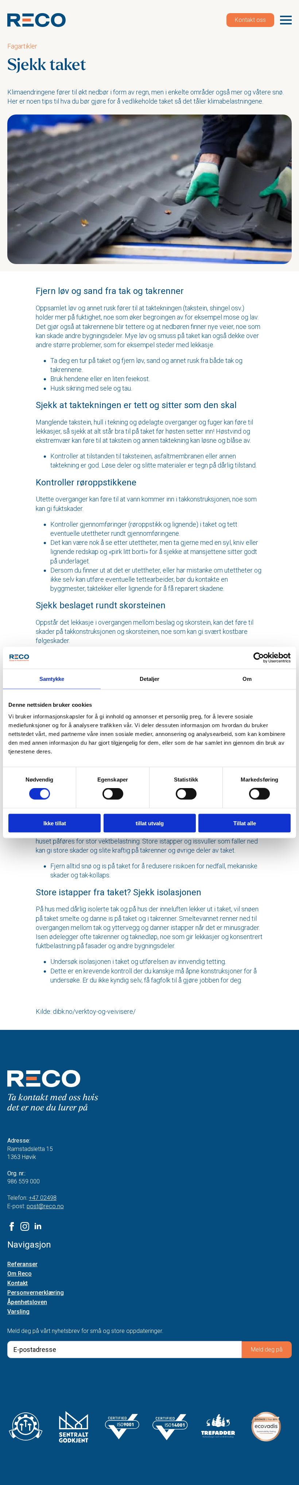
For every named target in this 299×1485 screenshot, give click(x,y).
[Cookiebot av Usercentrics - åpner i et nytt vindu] (259, 657)
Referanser (22, 1264)
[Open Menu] (286, 20)
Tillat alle (244, 823)
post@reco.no (45, 1206)
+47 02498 (43, 1197)
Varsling (18, 1312)
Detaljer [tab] (150, 679)
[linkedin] (38, 1226)
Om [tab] (247, 679)
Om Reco (19, 1274)
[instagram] (24, 1226)
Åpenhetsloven (27, 1302)
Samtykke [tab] (52, 679)
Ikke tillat (54, 823)
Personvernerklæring (35, 1293)
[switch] (112, 794)
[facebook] (11, 1226)
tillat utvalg (150, 823)
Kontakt (17, 1283)
